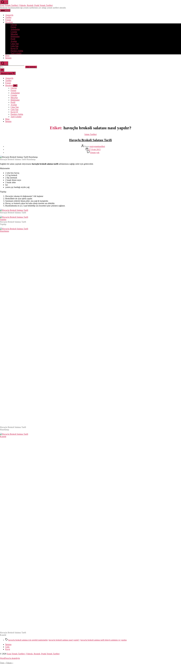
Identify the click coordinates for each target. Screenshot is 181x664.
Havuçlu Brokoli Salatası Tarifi (90, 140)
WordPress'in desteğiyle (10, 658)
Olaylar (14, 24)
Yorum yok (94, 152)
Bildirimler (15, 36)
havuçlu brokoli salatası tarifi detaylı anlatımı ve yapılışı (103, 640)
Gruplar (14, 32)
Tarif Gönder (16, 53)
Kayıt (7, 649)
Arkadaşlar (15, 29)
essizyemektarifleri (97, 146)
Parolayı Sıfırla (17, 51)
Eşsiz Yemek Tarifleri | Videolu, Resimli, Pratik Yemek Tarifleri (26, 5)
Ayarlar (14, 41)
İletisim (8, 58)
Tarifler (8, 17)
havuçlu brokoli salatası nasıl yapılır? (64, 640)
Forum (8, 20)
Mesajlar (14, 34)
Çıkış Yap (15, 43)
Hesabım (9, 22)
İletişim (8, 644)
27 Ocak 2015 (95, 149)
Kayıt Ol (14, 48)
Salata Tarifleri (90, 134)
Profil (13, 39)
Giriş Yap (14, 46)
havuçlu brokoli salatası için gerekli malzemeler (28, 640)
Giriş (7, 647)
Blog (7, 55)
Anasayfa (9, 15)
